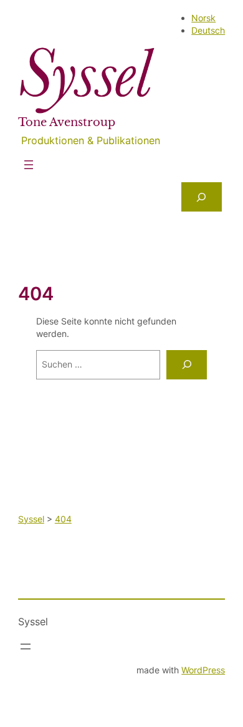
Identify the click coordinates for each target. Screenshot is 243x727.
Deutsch (208, 30)
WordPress (203, 670)
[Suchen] (186, 364)
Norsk (203, 17)
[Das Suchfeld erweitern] (201, 197)
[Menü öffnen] (28, 164)
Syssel (33, 621)
